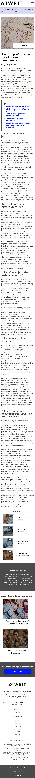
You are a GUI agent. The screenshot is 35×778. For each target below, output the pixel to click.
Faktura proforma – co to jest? (18, 106)
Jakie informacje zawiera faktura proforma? (16, 115)
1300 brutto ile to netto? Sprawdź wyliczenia (22, 531)
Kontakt (17, 712)
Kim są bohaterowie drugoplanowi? (17, 651)
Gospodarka (17, 727)
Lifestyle (17, 729)
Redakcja (17, 709)
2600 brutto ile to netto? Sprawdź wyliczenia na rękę (22, 543)
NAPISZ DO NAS (17, 671)
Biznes (17, 721)
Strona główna (5, 9)
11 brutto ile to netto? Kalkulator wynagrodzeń (23, 519)
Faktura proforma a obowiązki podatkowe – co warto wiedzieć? (18, 125)
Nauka (17, 735)
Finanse (15, 9)
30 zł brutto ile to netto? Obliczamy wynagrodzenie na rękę (22, 555)
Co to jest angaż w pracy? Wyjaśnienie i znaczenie (17, 758)
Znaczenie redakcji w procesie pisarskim (17, 749)
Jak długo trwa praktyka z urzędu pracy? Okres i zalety (17, 745)
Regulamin (17, 775)
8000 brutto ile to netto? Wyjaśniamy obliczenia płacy (17, 754)
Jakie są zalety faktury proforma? (15, 119)
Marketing (17, 732)
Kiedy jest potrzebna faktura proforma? (17, 110)
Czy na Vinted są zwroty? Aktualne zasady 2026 (17, 622)
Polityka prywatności (17, 767)
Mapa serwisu (17, 771)
